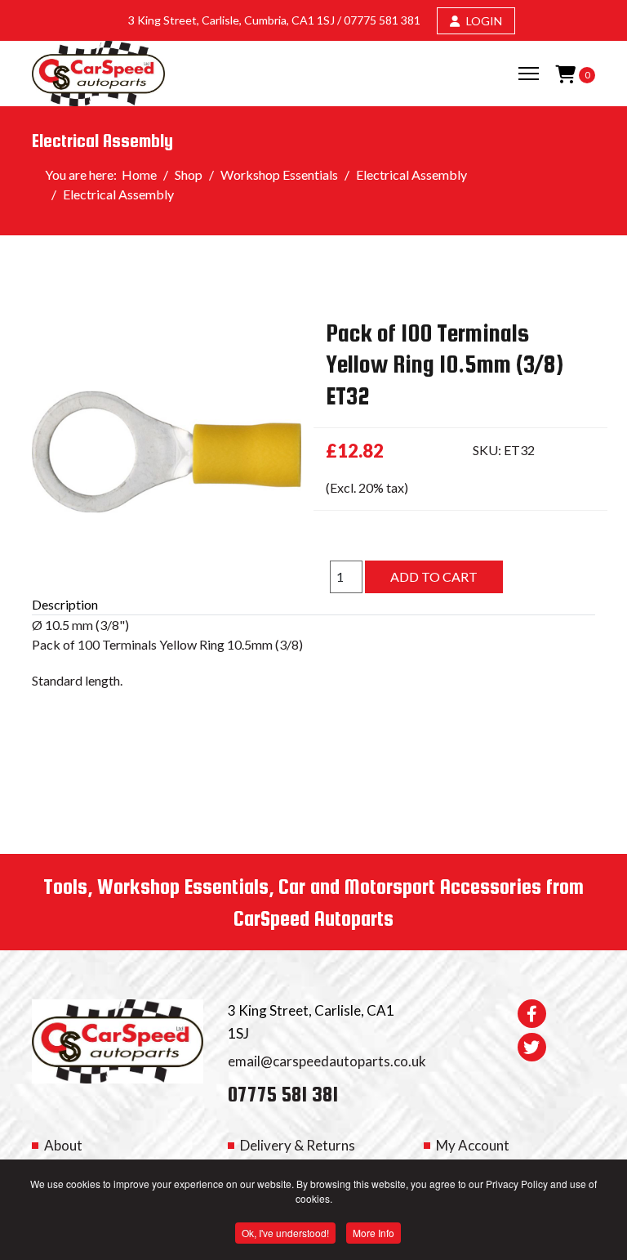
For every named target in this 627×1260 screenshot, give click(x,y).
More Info (373, 1233)
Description (65, 604)
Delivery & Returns (297, 1145)
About (63, 1145)
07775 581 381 (382, 20)
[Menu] (528, 73)
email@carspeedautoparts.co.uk (327, 1061)
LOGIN (483, 21)
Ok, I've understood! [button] (285, 1233)
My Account (472, 1145)
